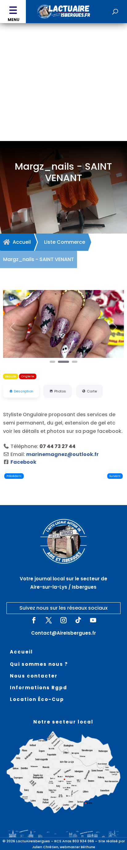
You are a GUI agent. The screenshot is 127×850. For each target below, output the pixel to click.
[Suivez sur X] (49, 620)
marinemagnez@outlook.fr (62, 454)
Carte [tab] (92, 391)
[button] (13, 11)
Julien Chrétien (45, 846)
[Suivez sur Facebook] (34, 620)
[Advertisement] (63, 89)
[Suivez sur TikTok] (78, 620)
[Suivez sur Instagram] (63, 620)
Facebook (23, 462)
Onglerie (27, 376)
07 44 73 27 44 (57, 446)
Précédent (14, 476)
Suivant (115, 476)
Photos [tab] (60, 391)
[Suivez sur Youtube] (93, 620)
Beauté (10, 376)
